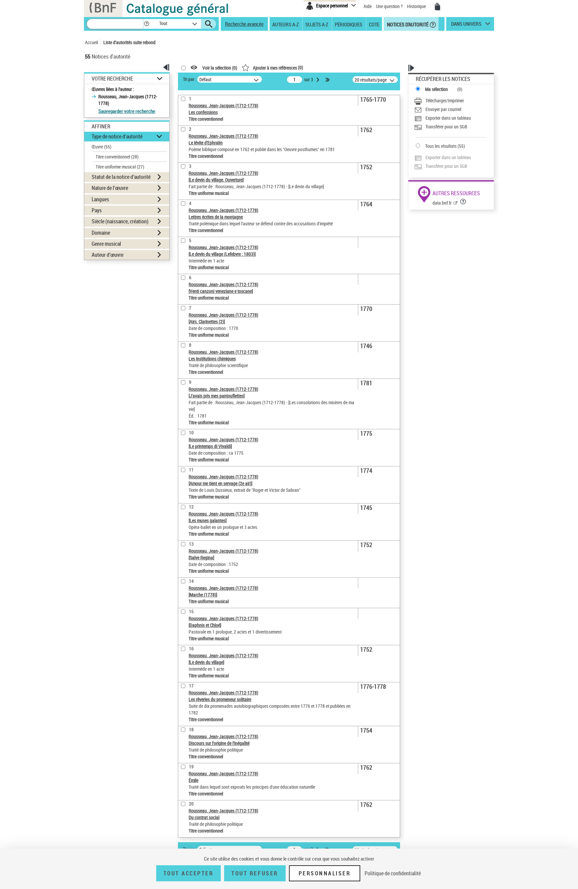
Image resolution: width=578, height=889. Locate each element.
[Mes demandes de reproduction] (438, 7)
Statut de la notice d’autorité (121, 177)
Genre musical (106, 243)
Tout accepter (189, 873)
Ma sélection (436, 89)
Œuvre (101, 146)
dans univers (466, 25)
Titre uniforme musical (120, 166)
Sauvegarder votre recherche (126, 111)
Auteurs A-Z (285, 24)
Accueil (91, 42)
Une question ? (390, 6)
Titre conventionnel (117, 156)
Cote (374, 24)
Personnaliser (325, 873)
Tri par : (189, 79)
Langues (100, 199)
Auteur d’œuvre (107, 254)
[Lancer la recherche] (209, 24)
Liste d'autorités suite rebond (129, 42)
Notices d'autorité (407, 24)
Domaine (101, 232)
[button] (146, 24)
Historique (417, 6)
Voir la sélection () (219, 68)
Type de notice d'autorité (117, 136)
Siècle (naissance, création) (120, 221)
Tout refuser (254, 873)
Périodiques (348, 24)
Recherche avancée (244, 23)
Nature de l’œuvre (110, 188)
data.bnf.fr (442, 203)
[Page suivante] (318, 79)
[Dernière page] (328, 79)
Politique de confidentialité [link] (393, 873)
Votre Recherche (112, 78)
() (278, 67)
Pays (97, 210)
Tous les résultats (441, 146)
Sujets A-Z (316, 24)
